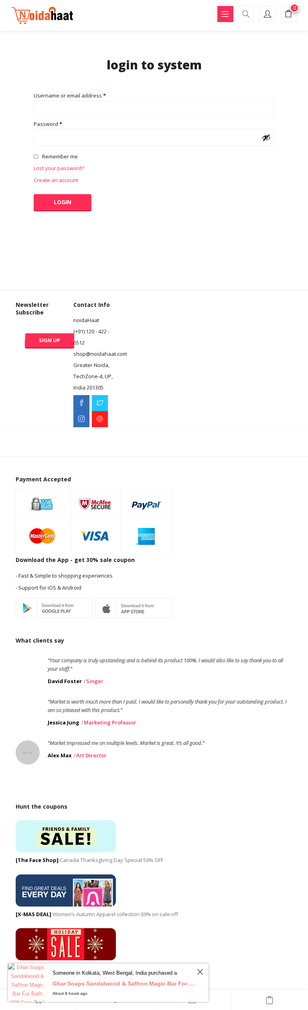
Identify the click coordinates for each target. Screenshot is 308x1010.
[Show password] (266, 137)
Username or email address (70, 95)
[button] (288, 14)
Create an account (56, 180)
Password (48, 124)
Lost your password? (59, 168)
